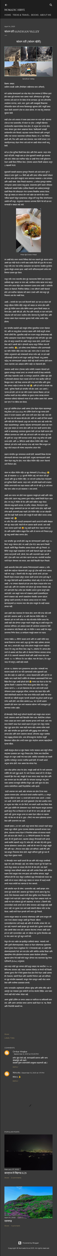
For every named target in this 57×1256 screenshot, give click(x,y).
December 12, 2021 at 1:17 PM (32, 1073)
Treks (12, 1038)
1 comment (15, 1226)
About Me (45, 15)
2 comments (16, 1178)
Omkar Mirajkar (20, 1051)
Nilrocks (16, 1072)
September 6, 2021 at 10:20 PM (26, 1054)
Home (7, 15)
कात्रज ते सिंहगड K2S (15, 1173)
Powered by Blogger (31, 1243)
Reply (15, 1067)
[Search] (51, 4)
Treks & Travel (21, 15)
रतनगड (8, 1221)
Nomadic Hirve (14, 9)
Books (35, 15)
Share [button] (6, 1034)
